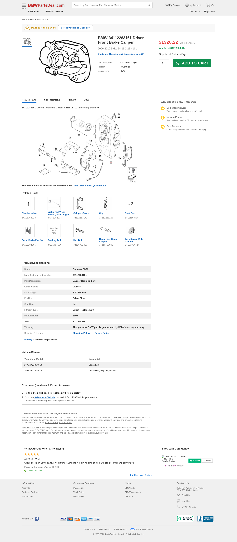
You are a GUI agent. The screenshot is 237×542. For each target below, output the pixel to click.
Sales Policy (89, 529)
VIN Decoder (27, 496)
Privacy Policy (120, 529)
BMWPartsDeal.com (30, 428)
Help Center (209, 11)
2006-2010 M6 (65, 422)
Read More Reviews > (144, 475)
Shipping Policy (81, 333)
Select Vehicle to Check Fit (75, 27)
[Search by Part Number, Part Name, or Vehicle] (149, 5)
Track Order (78, 492)
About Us (26, 488)
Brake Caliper (122, 417)
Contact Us (195, 11)
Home (24, 19)
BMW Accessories (54, 11)
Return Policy (102, 333)
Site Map (129, 496)
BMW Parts (33, 11)
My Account (78, 488)
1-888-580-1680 (189, 507)
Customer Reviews (30, 492)
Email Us (186, 495)
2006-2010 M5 (51, 422)
